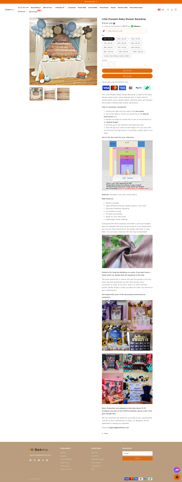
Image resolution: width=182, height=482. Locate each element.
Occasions (21, 11)
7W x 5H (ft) (108, 43)
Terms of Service (66, 469)
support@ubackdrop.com (40, 455)
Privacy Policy (65, 466)
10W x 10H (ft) (138, 51)
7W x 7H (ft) (122, 47)
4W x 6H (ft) (108, 39)
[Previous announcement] (67, 2)
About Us (94, 452)
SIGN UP (137, 458)
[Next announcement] (115, 2)
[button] (60, 8)
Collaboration (95, 466)
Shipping (63, 456)
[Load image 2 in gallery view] (49, 94)
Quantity (104, 60)
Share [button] (106, 433)
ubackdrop (37, 479)
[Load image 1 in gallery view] (36, 94)
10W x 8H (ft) (123, 51)
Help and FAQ (96, 462)
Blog (92, 469)
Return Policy (64, 462)
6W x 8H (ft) (135, 43)
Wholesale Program (97, 459)
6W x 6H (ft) (122, 43)
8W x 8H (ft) (135, 47)
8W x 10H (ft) (108, 51)
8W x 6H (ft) (108, 47)
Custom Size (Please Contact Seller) (116, 56)
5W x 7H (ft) (135, 39)
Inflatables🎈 (59, 7)
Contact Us (95, 456)
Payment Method (66, 459)
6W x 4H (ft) (122, 39)
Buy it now (127, 76)
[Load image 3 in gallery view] (63, 94)
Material (63, 452)
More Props (34, 11)
